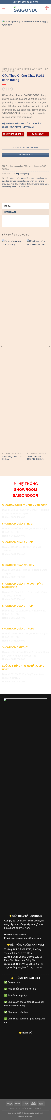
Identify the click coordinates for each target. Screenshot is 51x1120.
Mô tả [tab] (7, 206)
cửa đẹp (5, 181)
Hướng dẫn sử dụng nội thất (21, 989)
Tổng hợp (15, 1109)
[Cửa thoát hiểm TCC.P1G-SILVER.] (38, 345)
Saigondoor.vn (25, 1116)
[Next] (49, 352)
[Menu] (4, 9)
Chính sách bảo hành (18, 1012)
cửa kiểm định (24, 184)
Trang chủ (8, 69)
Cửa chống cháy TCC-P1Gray (12, 457)
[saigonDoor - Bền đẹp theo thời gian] (25, 9)
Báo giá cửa (13, 982)
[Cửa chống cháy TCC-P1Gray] (13, 345)
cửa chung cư (41, 178)
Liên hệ (37, 1109)
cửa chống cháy (27, 178)
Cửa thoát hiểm (23, 187)
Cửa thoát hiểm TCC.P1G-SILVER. (35, 457)
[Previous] (2, 352)
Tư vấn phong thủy (17, 995)
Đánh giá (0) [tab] (10, 212)
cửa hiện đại (12, 184)
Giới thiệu (27, 1109)
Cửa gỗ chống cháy (18, 181)
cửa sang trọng (37, 184)
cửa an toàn (15, 178)
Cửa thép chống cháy (20, 173)
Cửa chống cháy (26, 69)
